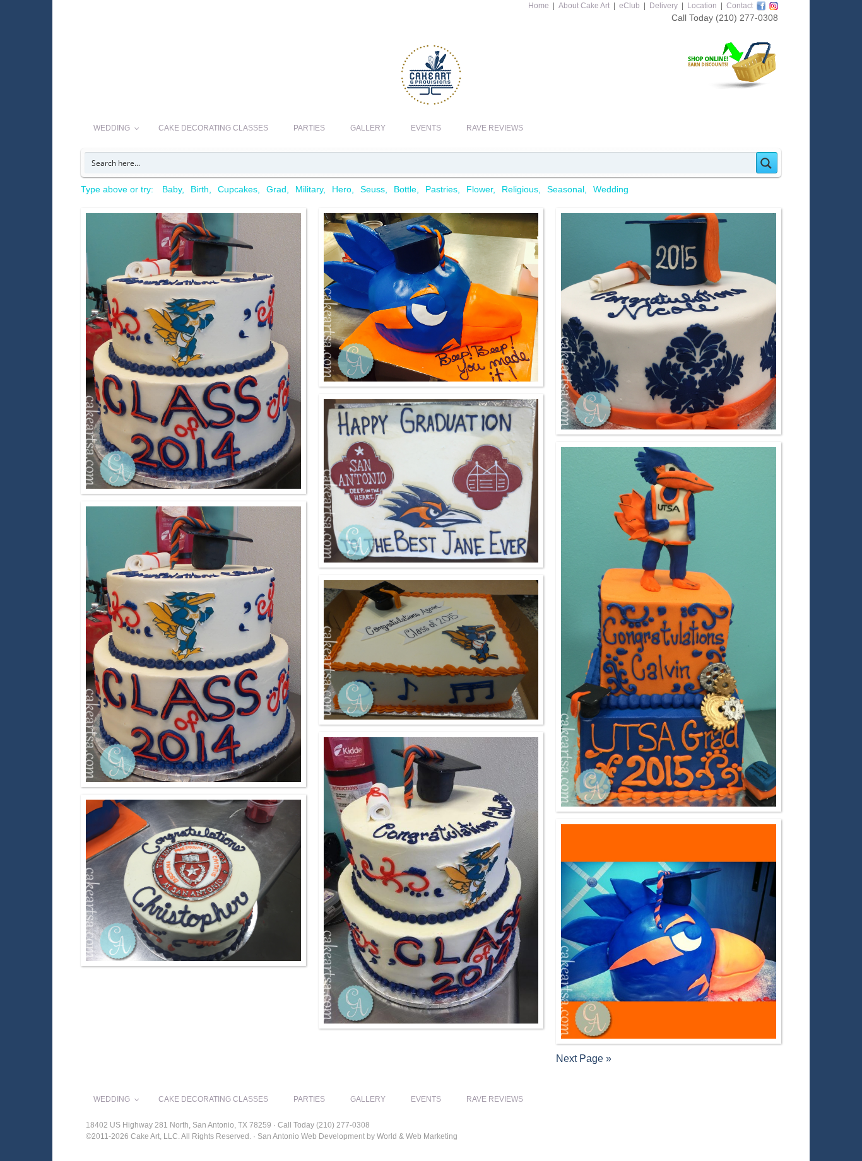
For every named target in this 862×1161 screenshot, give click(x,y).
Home (538, 5)
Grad (276, 189)
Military (309, 189)
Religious (520, 189)
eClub (629, 5)
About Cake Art (584, 5)
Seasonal (565, 189)
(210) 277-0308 (747, 18)
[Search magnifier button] (766, 162)
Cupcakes (237, 189)
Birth (200, 189)
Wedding (611, 189)
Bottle (405, 189)
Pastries (441, 189)
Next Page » (583, 1058)
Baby (172, 189)
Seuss (372, 189)
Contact (739, 5)
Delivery (663, 5)
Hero (341, 189)
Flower (479, 189)
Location (702, 5)
